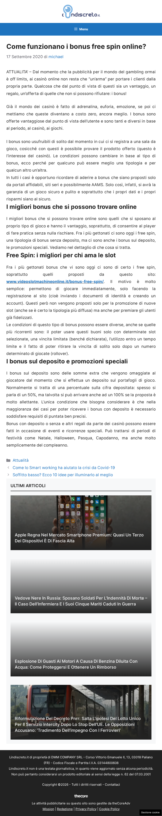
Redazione (65, 809)
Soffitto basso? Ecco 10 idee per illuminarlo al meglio (63, 474)
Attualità (21, 460)
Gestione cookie (150, 812)
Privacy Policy (86, 809)
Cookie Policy (109, 809)
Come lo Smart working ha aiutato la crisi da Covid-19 (64, 467)
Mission (48, 809)
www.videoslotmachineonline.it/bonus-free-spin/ (55, 281)
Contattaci (112, 785)
